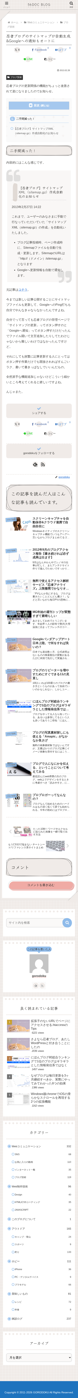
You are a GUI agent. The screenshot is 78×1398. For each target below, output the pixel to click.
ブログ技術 (16, 77)
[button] (49, 59)
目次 (37, 105)
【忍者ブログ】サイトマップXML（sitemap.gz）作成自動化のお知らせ (36, 131)
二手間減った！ (25, 118)
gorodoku (39, 976)
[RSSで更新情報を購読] (43, 464)
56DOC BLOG (39, 4)
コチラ (22, 289)
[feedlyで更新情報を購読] (35, 985)
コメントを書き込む (41, 885)
